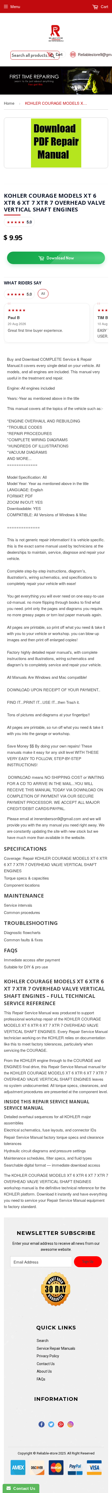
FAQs (41, 1379)
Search (42, 1341)
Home (9, 103)
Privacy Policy (48, 1356)
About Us (44, 1371)
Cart (104, 6)
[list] (56, 323)
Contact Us (46, 1364)
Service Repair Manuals (56, 1348)
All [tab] (43, 293)
